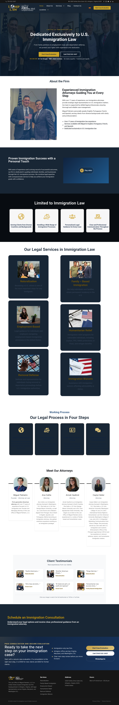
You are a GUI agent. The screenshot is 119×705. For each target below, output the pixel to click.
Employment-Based (28, 326)
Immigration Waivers (81, 378)
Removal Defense (28, 375)
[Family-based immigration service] (80, 269)
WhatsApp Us (100, 659)
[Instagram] (106, 1)
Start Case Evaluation (102, 8)
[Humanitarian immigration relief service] (80, 318)
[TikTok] (110, 1)
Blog (68, 6)
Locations (42, 10)
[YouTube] (108, 1)
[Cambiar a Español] (90, 7)
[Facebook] (103, 1)
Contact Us (77, 6)
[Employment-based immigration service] (28, 315)
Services (59, 6)
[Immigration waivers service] (80, 367)
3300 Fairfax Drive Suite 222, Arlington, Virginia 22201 (86, 1)
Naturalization (28, 281)
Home (41, 6)
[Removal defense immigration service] (28, 363)
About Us (49, 6)
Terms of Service (106, 701)
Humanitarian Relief (80, 330)
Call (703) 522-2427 (70, 54)
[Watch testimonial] (20, 574)
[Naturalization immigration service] (28, 269)
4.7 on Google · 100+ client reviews (46, 59)
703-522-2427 (11, 1)
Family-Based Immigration (48, 683)
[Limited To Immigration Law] (21, 8)
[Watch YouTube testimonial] (50, 587)
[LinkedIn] (112, 1)
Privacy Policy (96, 701)
